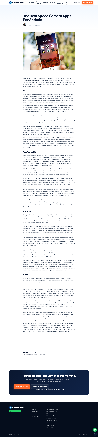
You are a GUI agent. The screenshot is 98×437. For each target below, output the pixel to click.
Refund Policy (86, 434)
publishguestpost (31, 24)
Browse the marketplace (40, 386)
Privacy (76, 434)
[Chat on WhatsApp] (95, 430)
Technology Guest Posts (52, 409)
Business (45, 2)
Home (24, 10)
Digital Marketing (38, 2)
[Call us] (95, 434)
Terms (80, 434)
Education (52, 2)
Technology (31, 2)
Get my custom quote (22, 386)
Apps (28, 10)
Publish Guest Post (17, 2)
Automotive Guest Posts (52, 420)
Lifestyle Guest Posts (51, 422)
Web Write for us (35, 414)
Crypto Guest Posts (50, 427)
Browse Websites (76, 2)
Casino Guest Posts (50, 425)
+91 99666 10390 (16, 411)
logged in (32, 354)
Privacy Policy (35, 411)
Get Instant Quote (87, 2)
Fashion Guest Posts (51, 418)
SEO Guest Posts (50, 415)
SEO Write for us (35, 416)
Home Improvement (60, 2)
